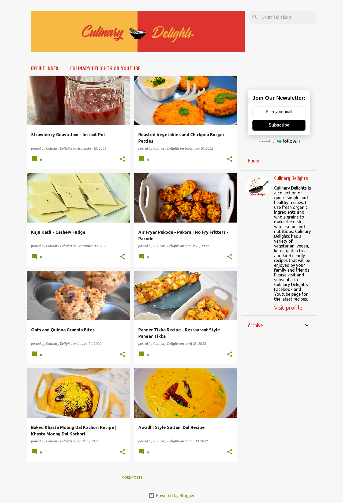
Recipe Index (44, 68)
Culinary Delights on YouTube (105, 68)
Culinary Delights (291, 178)
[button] (122, 159)
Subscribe (279, 125)
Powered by (266, 141)
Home (253, 161)
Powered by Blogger (175, 495)
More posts (132, 477)
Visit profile (288, 308)
